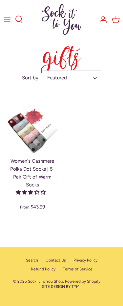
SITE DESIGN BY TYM (60, 286)
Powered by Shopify (82, 281)
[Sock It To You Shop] (61, 19)
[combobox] (71, 77)
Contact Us (56, 260)
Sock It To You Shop (45, 281)
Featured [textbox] (57, 78)
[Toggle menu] (7, 19)
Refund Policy (43, 269)
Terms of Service (77, 269)
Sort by (30, 78)
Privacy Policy (85, 260)
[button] (31, 192)
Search (32, 260)
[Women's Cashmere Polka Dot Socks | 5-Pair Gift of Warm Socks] (32, 129)
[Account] (101, 19)
